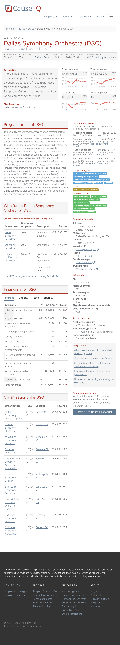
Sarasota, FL (42, 449)
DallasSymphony (85, 262)
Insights (94, 591)
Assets (36, 297)
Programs (9, 48)
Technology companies (74, 595)
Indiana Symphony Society (10, 477)
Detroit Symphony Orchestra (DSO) (13, 415)
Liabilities (48, 297)
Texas (22, 28)
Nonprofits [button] (49, 16)
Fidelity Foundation (97, 154)
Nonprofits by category (16, 591)
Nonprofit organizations (74, 602)
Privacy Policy (34, 626)
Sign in (112, 16)
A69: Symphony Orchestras (101, 57)
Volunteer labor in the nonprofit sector (94, 358)
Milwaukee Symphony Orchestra (10, 440)
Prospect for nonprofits (45, 591)
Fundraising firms (71, 606)
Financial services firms (74, 598)
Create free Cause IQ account (94, 411)
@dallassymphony (86, 269)
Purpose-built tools (100, 598)
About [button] (99, 16)
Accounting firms (71, 591)
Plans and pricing (41, 606)
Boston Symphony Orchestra (10, 427)
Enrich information (42, 602)
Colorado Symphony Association (11, 530)
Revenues (9, 297)
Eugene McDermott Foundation (11, 257)
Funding (21, 48)
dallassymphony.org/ (87, 249)
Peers (44, 48)
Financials (33, 48)
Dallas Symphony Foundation (11, 235)
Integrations (96, 602)
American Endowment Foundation (90, 164)
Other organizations (72, 613)
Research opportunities (45, 595)
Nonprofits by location (15, 595)
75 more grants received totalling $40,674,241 (35, 276)
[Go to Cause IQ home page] (22, 9)
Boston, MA (42, 424)
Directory (11, 28)
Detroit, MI (41, 411)
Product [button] (66, 16)
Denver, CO (42, 527)
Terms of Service (13, 626)
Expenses (23, 297)
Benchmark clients (42, 598)
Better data (96, 595)
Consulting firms (70, 610)
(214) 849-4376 (84, 255)
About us (95, 606)
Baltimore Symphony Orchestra (10, 518)
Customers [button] (83, 16)
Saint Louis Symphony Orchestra (10, 490)
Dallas (31, 28)
